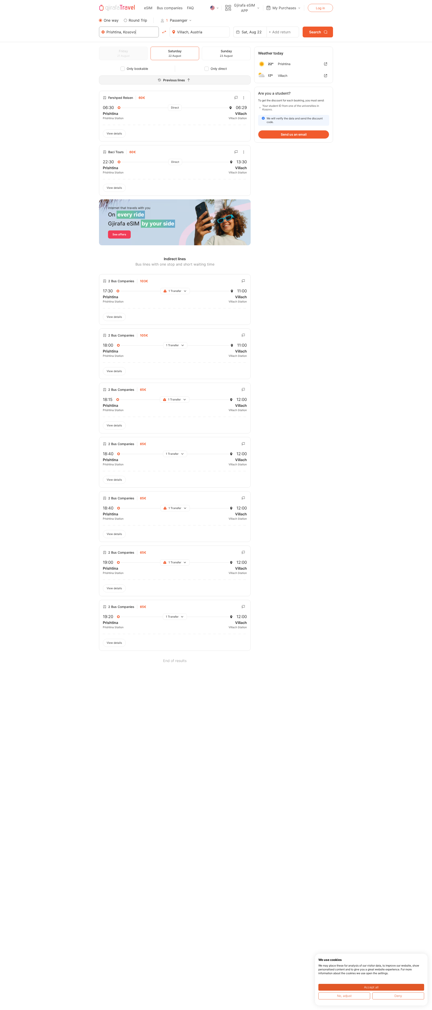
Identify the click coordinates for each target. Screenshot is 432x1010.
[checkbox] (122, 68)
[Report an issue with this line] (236, 97)
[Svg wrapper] (325, 64)
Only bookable (137, 69)
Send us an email (294, 134)
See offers (119, 234)
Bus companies (169, 8)
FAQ (190, 8)
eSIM (148, 8)
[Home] (117, 8)
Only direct (219, 69)
